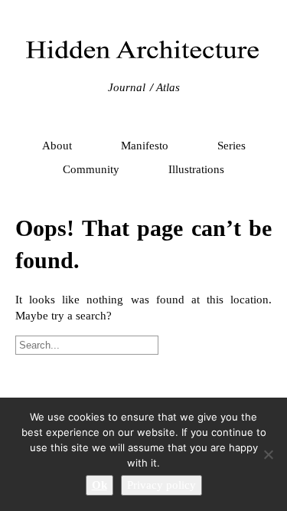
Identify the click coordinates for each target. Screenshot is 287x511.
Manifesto (144, 145)
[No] (268, 454)
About (57, 145)
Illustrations (196, 169)
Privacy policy (161, 485)
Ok (99, 485)
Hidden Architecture (144, 50)
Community (91, 169)
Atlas (168, 87)
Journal (126, 87)
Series (231, 145)
